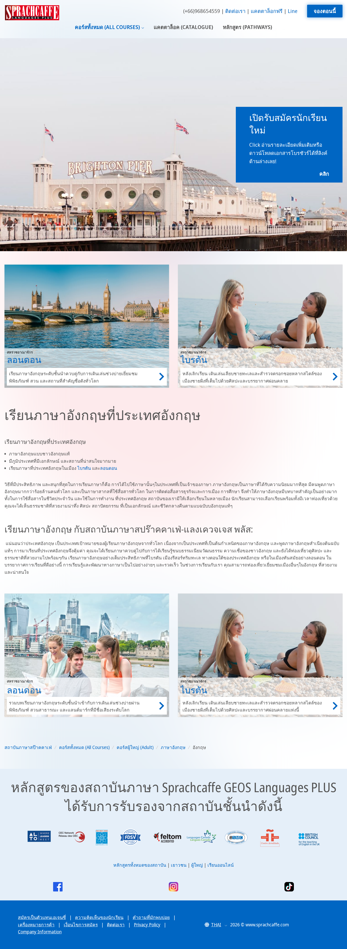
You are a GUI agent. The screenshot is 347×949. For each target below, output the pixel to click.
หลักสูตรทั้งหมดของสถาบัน (139, 865)
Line (292, 11)
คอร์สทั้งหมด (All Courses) (107, 27)
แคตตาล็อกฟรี (267, 11)
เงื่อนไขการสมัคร (81, 925)
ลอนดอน (108, 468)
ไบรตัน (84, 468)
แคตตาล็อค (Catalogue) (183, 27)
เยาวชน (178, 865)
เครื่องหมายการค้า (36, 925)
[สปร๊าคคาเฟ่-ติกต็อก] (289, 886)
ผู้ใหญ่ (197, 865)
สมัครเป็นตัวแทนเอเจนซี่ (42, 917)
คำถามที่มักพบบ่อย (151, 917)
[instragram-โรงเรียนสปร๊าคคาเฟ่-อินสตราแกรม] (173, 886)
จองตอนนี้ (325, 11)
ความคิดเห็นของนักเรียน (99, 917)
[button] (216, 925)
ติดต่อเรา (235, 11)
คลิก (324, 173)
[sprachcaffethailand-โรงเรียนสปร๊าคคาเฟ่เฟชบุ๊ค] (58, 886)
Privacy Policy (147, 925)
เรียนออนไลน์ (220, 865)
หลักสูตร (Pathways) (247, 27)
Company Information (40, 932)
